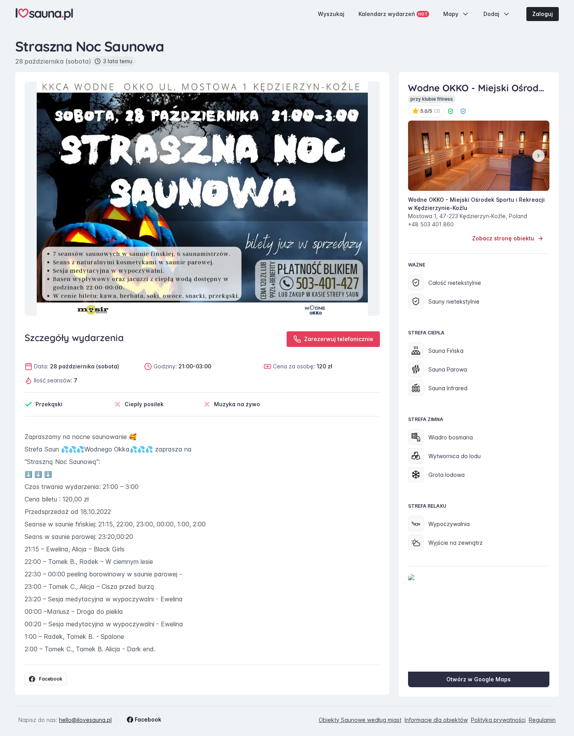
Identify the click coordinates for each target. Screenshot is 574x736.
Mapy (450, 14)
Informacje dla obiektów (436, 719)
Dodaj (491, 14)
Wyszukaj (331, 14)
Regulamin (542, 719)
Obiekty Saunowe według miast (360, 719)
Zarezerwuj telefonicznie (338, 339)
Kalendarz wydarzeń (393, 14)
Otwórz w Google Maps (478, 679)
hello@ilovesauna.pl (85, 719)
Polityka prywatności (498, 719)
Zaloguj (542, 14)
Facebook (50, 679)
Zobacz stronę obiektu (503, 238)
